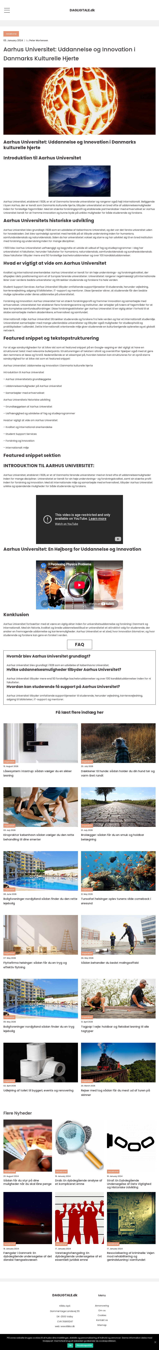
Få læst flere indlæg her (80, 712)
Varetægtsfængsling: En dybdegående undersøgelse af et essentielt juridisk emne (78, 1256)
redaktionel (11, 34)
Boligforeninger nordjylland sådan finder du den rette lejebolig (40, 901)
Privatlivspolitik (84, 1345)
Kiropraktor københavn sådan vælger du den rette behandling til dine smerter (38, 837)
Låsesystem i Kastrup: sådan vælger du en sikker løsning (37, 773)
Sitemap (102, 1325)
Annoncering (102, 1305)
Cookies (102, 1315)
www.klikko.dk (68, 1326)
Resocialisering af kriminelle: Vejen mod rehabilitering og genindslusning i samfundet (130, 1256)
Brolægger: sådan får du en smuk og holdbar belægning (112, 837)
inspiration (9, 761)
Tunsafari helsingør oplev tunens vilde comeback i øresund (116, 901)
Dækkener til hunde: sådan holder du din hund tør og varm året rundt (118, 773)
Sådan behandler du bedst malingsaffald (110, 963)
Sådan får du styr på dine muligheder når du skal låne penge (27, 1182)
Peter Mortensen (38, 40)
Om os (102, 1310)
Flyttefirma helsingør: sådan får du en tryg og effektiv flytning (35, 965)
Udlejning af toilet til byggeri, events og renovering (38, 1090)
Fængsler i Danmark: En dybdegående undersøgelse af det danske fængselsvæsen (27, 1256)
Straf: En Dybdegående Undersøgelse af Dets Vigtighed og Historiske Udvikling (129, 1184)
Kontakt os (102, 1320)
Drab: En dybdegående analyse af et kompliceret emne (78, 1182)
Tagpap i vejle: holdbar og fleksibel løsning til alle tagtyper (115, 1029)
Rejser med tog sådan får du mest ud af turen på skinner (115, 1092)
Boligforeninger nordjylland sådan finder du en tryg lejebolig (38, 1029)
